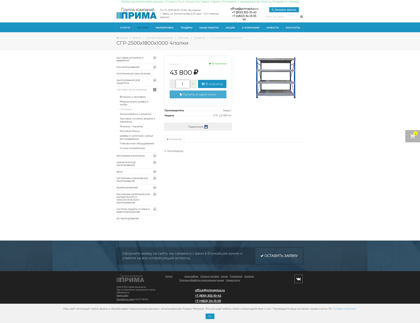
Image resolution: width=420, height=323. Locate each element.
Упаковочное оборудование (137, 143)
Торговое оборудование (131, 90)
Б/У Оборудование (127, 218)
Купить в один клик (199, 94)
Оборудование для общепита (128, 81)
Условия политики (344, 308)
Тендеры (186, 27)
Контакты (293, 27)
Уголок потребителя (132, 148)
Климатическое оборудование (126, 163)
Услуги (125, 27)
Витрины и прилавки (133, 96)
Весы (119, 171)
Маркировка (165, 27)
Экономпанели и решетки (136, 114)
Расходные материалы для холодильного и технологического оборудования (133, 198)
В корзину (214, 84)
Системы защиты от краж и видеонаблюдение (133, 210)
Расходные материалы (130, 156)
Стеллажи (126, 109)
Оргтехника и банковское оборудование (132, 179)
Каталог (143, 27)
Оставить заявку (281, 256)
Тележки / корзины (131, 126)
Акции (230, 27)
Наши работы (209, 27)
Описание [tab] (175, 139)
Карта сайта (122, 295)
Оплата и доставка (209, 276)
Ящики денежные (127, 187)
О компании (251, 27)
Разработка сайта (125, 299)
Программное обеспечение (133, 73)
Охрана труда (233, 280)
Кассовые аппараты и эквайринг (129, 59)
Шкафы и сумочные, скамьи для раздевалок (136, 137)
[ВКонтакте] (206, 127)
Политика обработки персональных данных (201, 280)
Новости (272, 27)
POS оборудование (128, 67)
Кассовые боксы (130, 131)
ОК (210, 316)
